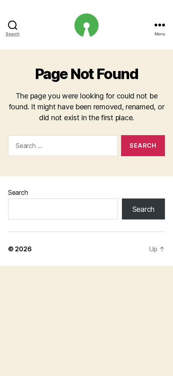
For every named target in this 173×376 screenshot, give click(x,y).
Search (18, 192)
